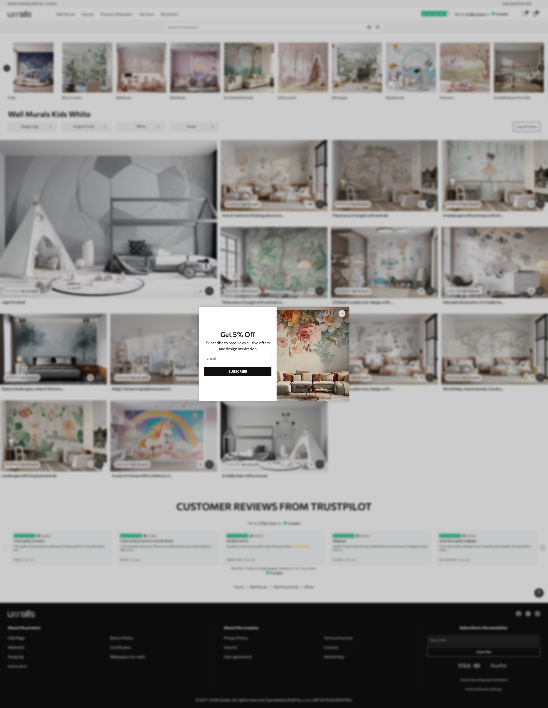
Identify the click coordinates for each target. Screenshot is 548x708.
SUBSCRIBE (238, 371)
